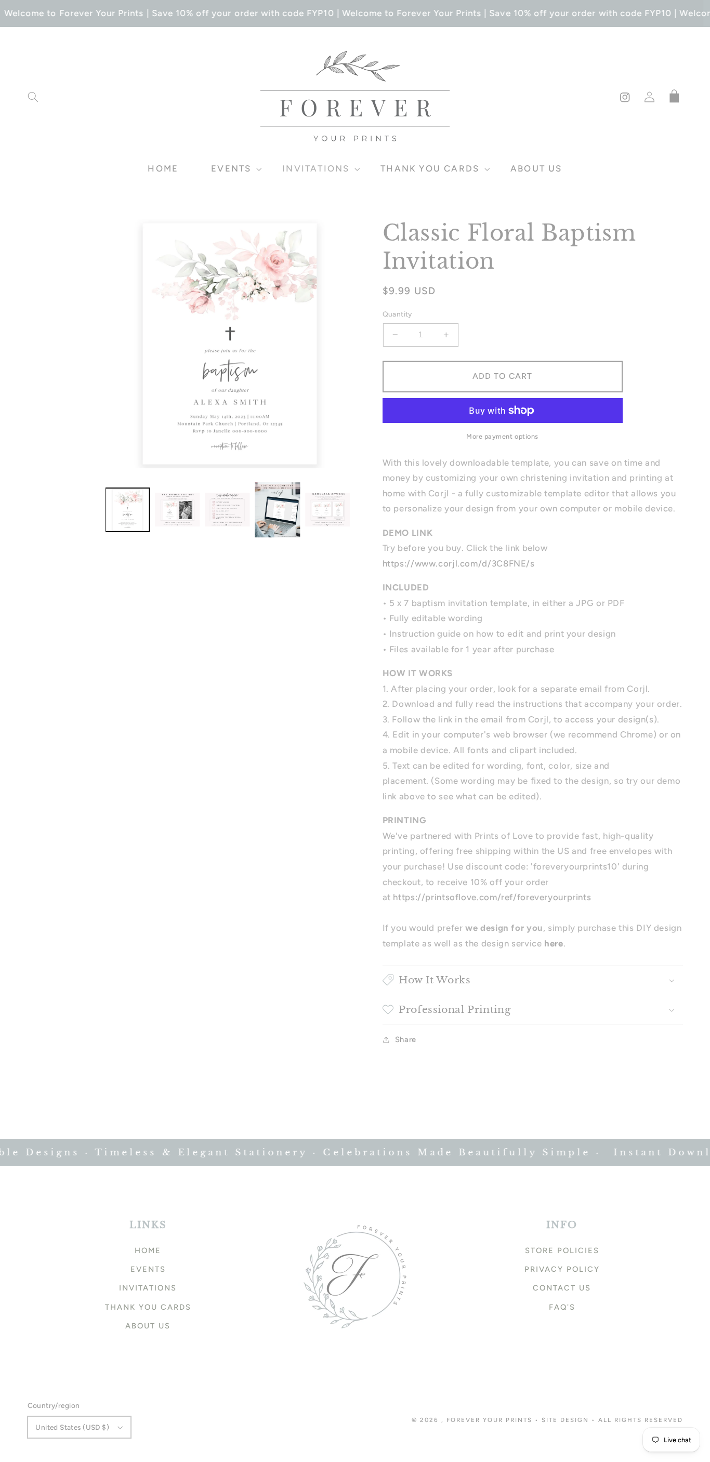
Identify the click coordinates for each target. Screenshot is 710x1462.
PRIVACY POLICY (562, 1269)
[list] (231, 344)
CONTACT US (562, 1288)
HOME (148, 1250)
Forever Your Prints (489, 1420)
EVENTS (148, 1269)
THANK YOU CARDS (148, 1307)
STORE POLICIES (562, 1250)
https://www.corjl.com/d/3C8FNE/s (459, 563)
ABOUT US (147, 1326)
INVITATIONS (148, 1288)
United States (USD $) (72, 1427)
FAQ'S (562, 1307)
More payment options (502, 436)
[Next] (339, 343)
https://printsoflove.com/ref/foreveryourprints (492, 897)
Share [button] (405, 1039)
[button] (33, 97)
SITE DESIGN (565, 1420)
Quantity (397, 314)
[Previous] (121, 343)
